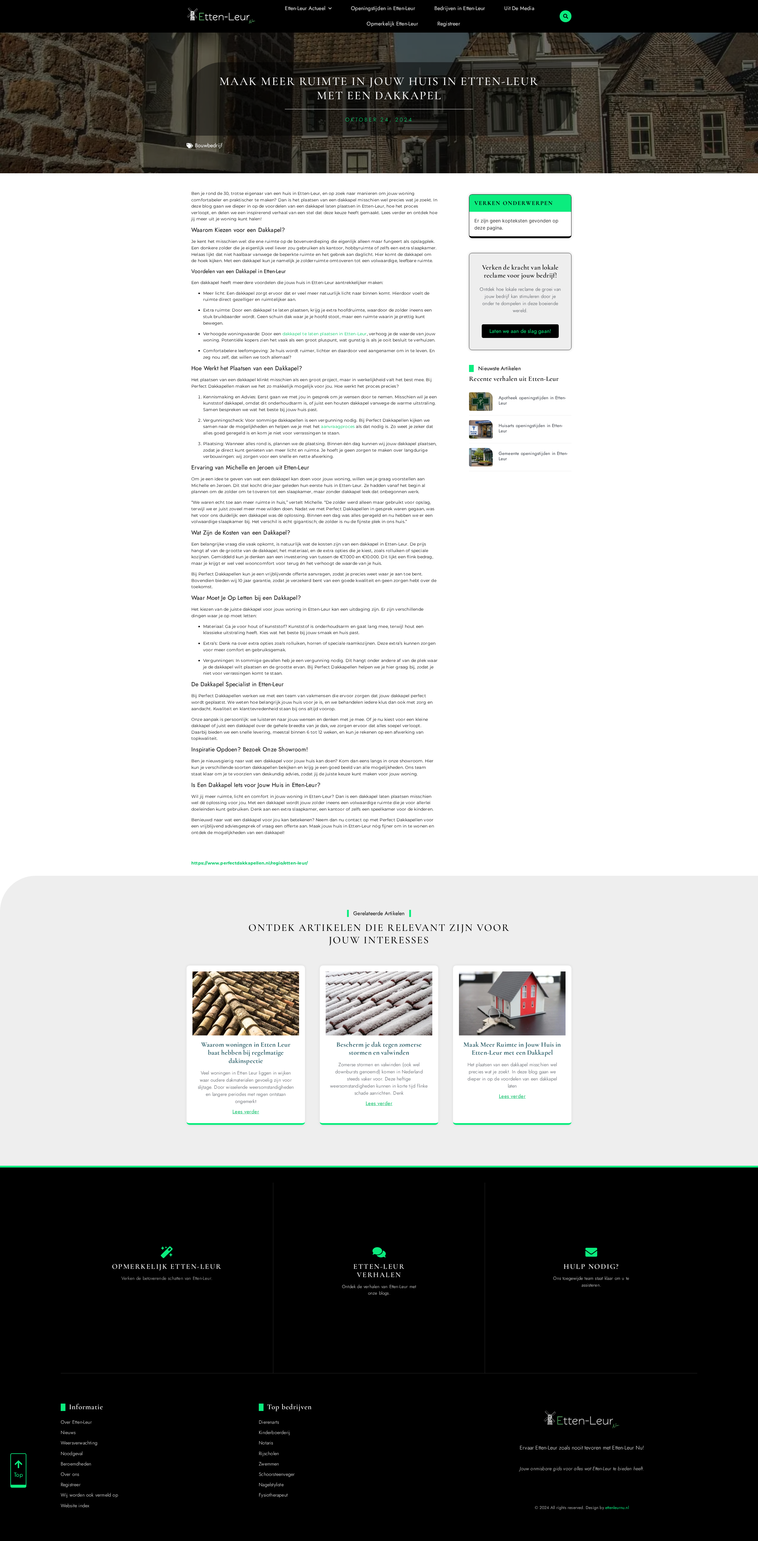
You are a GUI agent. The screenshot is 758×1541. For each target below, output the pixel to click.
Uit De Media (519, 8)
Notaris (266, 1442)
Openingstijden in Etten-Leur (383, 8)
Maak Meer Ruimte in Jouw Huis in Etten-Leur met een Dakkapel (512, 1048)
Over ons (70, 1474)
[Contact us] (591, 1252)
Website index (75, 1505)
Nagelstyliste (271, 1484)
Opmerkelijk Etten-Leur (392, 24)
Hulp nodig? (591, 1266)
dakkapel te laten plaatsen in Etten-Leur (324, 333)
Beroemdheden (76, 1463)
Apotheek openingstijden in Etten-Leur (532, 400)
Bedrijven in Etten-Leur (459, 8)
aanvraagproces (338, 426)
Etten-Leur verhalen (379, 1270)
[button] (565, 16)
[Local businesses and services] (379, 1252)
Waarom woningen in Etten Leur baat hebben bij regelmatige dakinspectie (245, 1052)
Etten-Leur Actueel (305, 8)
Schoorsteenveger (277, 1474)
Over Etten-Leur (76, 1422)
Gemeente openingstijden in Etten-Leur (533, 456)
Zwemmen (269, 1463)
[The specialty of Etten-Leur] (167, 1252)
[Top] (18, 1464)
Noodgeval (72, 1453)
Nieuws (68, 1432)
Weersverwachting (79, 1442)
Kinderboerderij (274, 1432)
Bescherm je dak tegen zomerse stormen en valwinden (379, 1048)
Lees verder (245, 1111)
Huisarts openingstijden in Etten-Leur (531, 428)
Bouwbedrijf (208, 145)
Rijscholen (269, 1453)
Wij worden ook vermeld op (89, 1495)
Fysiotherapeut (273, 1495)
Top (18, 1475)
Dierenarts (269, 1422)
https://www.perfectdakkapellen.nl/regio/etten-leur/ (249, 863)
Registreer (448, 24)
